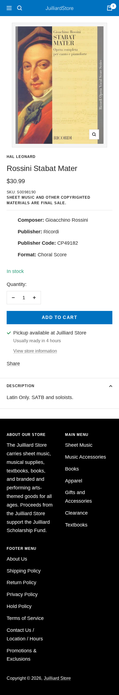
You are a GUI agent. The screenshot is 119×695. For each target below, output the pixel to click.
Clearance (76, 513)
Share (13, 363)
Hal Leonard (21, 157)
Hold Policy (19, 606)
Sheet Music (78, 445)
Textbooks (76, 525)
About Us (17, 559)
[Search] (19, 8)
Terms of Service (25, 618)
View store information (35, 351)
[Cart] (109, 8)
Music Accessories (85, 457)
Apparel (73, 481)
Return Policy (21, 582)
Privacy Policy (22, 594)
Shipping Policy (24, 571)
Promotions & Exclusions (22, 655)
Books (72, 469)
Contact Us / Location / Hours (25, 634)
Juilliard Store (57, 678)
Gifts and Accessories (78, 497)
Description (20, 386)
